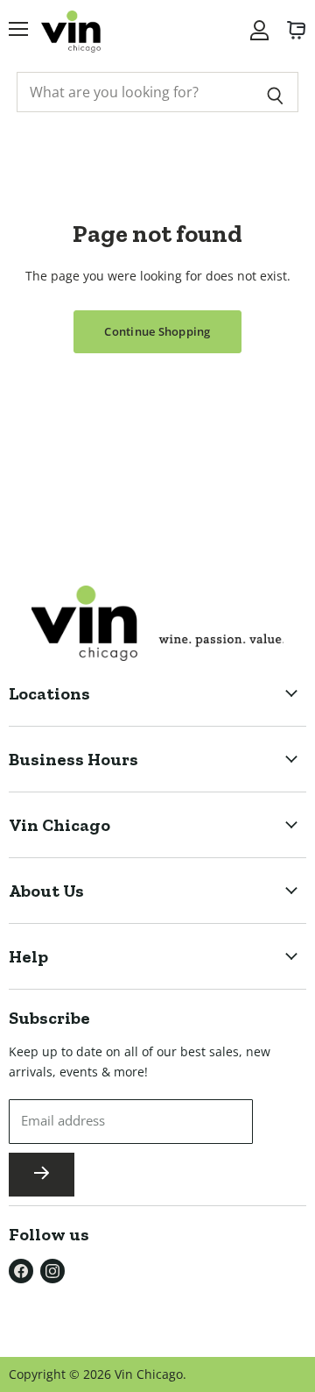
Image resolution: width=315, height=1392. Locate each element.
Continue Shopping (157, 331)
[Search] (275, 92)
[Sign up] (41, 1175)
